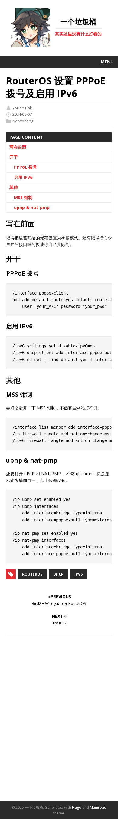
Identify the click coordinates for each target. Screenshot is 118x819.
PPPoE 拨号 (25, 167)
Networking (22, 121)
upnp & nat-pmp (32, 207)
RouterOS (32, 574)
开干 (13, 157)
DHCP (58, 574)
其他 (13, 187)
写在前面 (17, 147)
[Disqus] (59, 717)
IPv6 (78, 574)
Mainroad (98, 807)
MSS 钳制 (23, 197)
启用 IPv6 (23, 177)
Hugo (76, 807)
